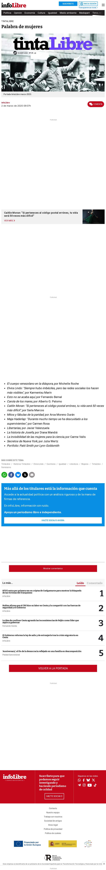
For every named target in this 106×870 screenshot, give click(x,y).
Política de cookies (53, 833)
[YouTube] (90, 785)
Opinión (18, 12)
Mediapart (84, 12)
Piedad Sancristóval (11, 655)
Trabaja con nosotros (53, 817)
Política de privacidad (53, 829)
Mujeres (84, 464)
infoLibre (6, 596)
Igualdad (52, 12)
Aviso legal (53, 825)
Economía (30, 12)
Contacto (53, 808)
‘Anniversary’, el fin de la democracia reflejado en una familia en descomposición (41, 651)
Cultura (41, 12)
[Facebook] (84, 780)
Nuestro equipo (53, 812)
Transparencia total (88, 7)
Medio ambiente (68, 12)
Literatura (74, 464)
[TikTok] (95, 785)
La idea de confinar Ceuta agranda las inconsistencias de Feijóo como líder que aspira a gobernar (40, 621)
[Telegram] (79, 785)
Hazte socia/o (54, 796)
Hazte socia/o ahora (53, 520)
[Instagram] (84, 785)
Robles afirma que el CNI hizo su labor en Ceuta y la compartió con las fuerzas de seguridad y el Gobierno (41, 606)
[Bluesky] (88, 780)
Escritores (51, 464)
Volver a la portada (53, 668)
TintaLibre (97, 12)
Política (7, 12)
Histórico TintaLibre (22, 464)
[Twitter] (93, 780)
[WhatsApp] (79, 780)
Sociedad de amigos (53, 821)
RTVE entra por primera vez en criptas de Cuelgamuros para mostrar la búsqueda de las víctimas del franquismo (41, 591)
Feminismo (6, 467)
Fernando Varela (9, 626)
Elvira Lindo (38, 464)
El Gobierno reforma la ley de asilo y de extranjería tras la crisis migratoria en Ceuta (40, 636)
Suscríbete (68, 4)
